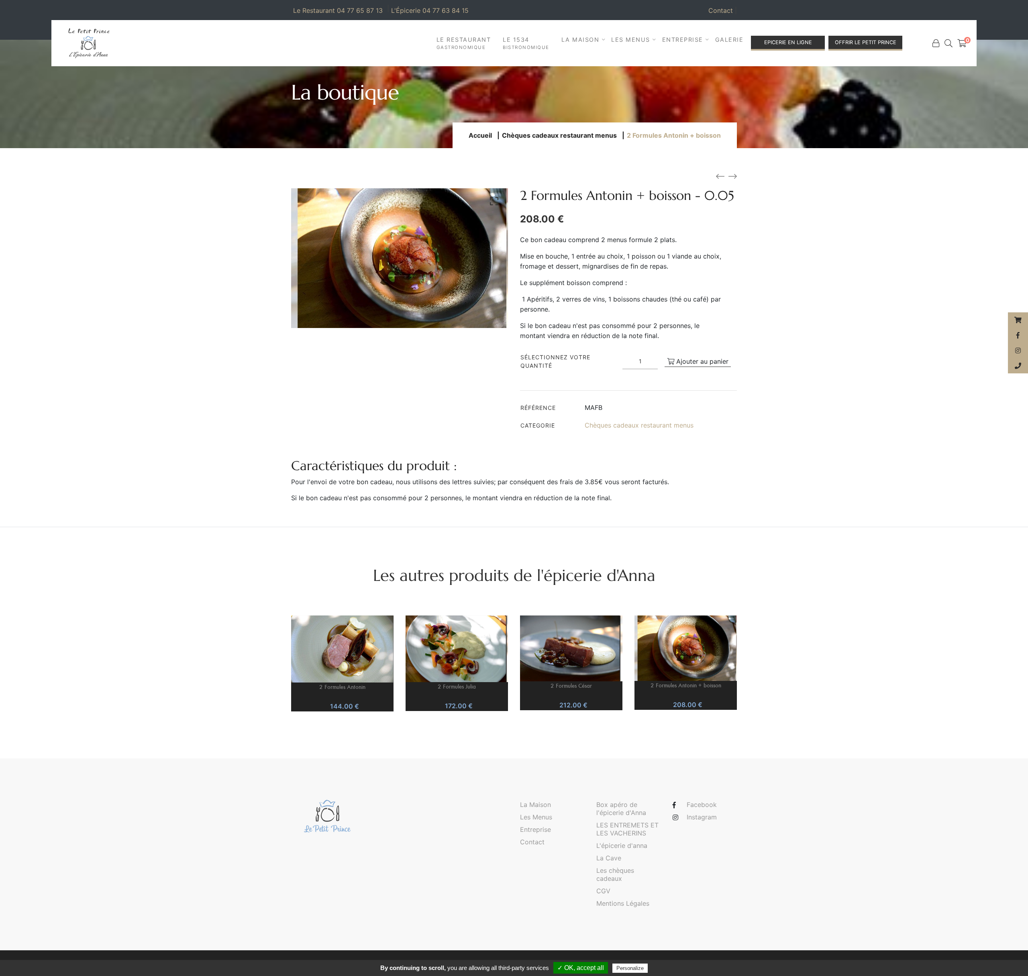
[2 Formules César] (720, 176)
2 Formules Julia (457, 686)
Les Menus (536, 817)
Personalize (630, 968)
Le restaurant (463, 43)
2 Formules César (571, 686)
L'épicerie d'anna (621, 846)
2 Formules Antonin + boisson (686, 685)
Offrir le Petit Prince (865, 42)
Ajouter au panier (701, 361)
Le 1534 (526, 43)
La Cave (608, 858)
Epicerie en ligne (788, 42)
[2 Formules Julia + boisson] (732, 176)
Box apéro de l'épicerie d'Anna (621, 809)
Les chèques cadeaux (615, 874)
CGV (603, 891)
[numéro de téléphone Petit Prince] (1018, 365)
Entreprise (535, 829)
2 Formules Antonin (342, 687)
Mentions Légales (622, 903)
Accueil (480, 135)
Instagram (702, 817)
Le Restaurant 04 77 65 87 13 (338, 10)
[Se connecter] (936, 43)
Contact (722, 10)
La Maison (535, 805)
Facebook (702, 805)
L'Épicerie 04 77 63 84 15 (430, 10)
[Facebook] (1018, 335)
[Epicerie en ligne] (1018, 320)
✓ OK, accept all (580, 967)
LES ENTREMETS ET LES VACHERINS (627, 829)
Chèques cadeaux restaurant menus (559, 135)
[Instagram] (1018, 350)
